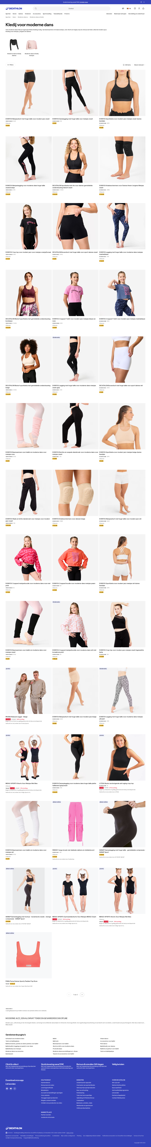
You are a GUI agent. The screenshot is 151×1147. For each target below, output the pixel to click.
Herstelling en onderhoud (136, 13)
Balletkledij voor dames (107, 1046)
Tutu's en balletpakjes (12, 1041)
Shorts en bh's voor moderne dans (63, 1046)
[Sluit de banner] (144, 2)
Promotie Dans (57, 1048)
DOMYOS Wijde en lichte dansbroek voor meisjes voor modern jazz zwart (28, 520)
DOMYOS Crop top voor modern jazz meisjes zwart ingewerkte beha (121, 651)
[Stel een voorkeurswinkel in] (123, 8)
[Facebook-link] (7, 1088)
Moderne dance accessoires (14, 1051)
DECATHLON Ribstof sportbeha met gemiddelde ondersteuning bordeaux (28, 320)
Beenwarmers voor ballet (61, 1043)
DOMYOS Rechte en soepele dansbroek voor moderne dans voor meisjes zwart (75, 453)
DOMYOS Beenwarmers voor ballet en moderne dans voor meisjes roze (26, 453)
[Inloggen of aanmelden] (139, 8)
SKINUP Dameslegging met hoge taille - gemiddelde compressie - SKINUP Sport (122, 851)
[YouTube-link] (10, 1088)
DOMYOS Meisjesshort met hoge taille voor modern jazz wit (120, 519)
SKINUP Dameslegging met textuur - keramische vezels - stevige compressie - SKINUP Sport (28, 918)
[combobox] (139, 65)
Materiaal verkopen (120, 13)
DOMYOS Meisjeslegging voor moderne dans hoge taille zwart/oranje (25, 187)
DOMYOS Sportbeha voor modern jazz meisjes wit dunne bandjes (119, 584)
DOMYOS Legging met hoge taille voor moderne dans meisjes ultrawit (121, 718)
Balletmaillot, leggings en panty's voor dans (19, 1046)
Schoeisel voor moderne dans (15, 1038)
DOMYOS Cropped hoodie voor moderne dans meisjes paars (73, 583)
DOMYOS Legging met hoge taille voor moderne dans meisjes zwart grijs (74, 387)
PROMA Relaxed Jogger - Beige (16, 717)
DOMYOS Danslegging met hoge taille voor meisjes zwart (72, 119)
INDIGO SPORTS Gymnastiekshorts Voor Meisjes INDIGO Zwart (74, 917)
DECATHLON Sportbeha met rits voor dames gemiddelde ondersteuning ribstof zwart (72, 187)
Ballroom (55, 1041)
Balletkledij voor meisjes (13, 1048)
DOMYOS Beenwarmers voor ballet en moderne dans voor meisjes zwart (26, 651)
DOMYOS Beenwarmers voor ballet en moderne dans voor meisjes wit (26, 851)
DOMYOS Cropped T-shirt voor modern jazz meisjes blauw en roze (74, 320)
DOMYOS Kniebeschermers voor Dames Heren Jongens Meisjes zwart (121, 187)
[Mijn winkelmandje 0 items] (143, 8)
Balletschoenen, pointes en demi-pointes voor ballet (22, 1043)
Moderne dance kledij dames (14, 54)
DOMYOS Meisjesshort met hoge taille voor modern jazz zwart (28, 119)
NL (130, 8)
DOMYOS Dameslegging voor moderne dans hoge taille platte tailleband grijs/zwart (74, 784)
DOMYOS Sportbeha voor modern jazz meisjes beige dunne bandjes (120, 453)
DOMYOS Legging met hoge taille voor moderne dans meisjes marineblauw (121, 253)
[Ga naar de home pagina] (14, 8)
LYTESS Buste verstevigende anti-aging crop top (116, 783)
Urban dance (104, 1038)
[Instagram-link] (14, 1088)
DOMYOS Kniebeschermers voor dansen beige (68, 519)
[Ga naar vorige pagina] (69, 995)
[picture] (29, 93)
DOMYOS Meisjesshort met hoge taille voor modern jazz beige (74, 717)
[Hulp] (135, 8)
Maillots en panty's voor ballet (109, 1048)
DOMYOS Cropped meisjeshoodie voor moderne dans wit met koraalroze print (74, 651)
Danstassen (9, 1054)
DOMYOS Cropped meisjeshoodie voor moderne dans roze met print (28, 584)
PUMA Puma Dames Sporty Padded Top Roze (21, 981)
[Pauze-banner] (141, 2)
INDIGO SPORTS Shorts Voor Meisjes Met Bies (21, 783)
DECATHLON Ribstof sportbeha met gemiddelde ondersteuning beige (28, 387)
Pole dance (103, 1043)
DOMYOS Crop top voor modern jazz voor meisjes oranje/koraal (28, 252)
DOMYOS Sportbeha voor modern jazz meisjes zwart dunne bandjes (120, 120)
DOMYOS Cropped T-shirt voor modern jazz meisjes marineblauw (122, 319)
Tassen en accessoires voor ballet (63, 1054)
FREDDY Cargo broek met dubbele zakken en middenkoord (73, 850)
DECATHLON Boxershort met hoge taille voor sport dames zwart (75, 252)
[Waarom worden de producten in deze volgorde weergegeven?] (124, 65)
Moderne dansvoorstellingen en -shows (65, 1051)
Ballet (54, 1038)
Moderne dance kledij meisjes (32, 54)
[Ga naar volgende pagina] (82, 995)
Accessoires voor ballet (107, 1041)
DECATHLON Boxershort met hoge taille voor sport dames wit (121, 385)
